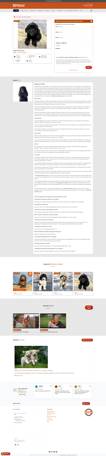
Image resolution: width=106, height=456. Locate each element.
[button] (92, 392)
